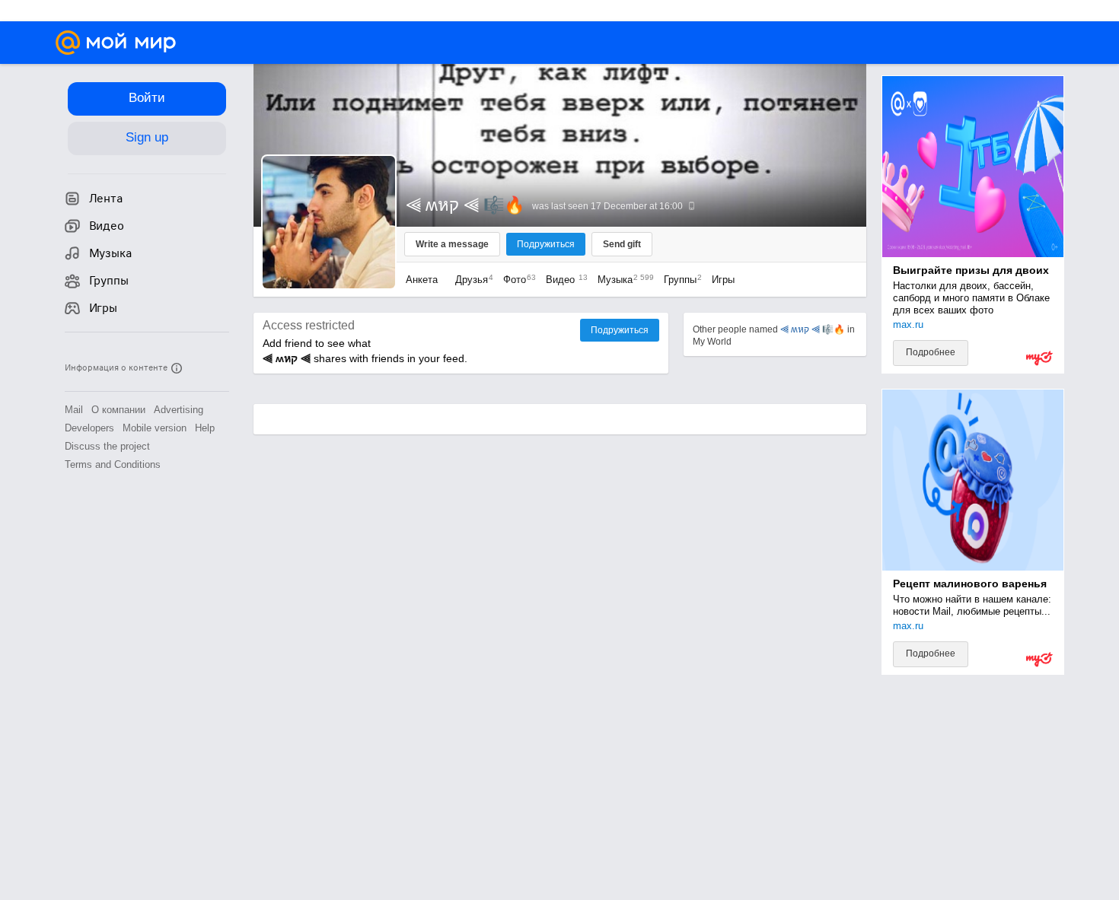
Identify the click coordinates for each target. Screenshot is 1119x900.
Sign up (147, 137)
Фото (515, 279)
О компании (118, 409)
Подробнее (930, 352)
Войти (147, 98)
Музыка (622, 279)
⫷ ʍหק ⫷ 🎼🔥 (812, 329)
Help (205, 428)
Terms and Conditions (113, 464)
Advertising (178, 409)
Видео (564, 279)
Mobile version (154, 428)
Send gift (622, 244)
